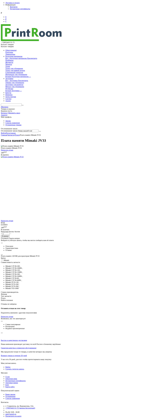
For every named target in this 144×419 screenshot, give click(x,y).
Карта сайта (10, 387)
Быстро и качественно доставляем (14, 340)
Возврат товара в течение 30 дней (14, 356)
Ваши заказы (10, 394)
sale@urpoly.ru (10, 414)
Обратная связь (11, 379)
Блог (7, 385)
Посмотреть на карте (13, 416)
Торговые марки (11, 383)
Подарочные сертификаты (20, 9)
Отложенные (10, 396)
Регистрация (11, 133)
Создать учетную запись (14, 369)
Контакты (13, 7)
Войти (3, 133)
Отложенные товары (13, 125)
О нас (7, 377)
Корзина (4, 113)
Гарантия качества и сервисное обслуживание (18, 348)
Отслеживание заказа (9, 131)
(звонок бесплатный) (20, 408)
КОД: (3, 223)
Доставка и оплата (12, 3)
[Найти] (23, 105)
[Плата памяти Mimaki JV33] (12, 157)
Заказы (8, 121)
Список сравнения (12, 123)
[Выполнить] (40, 131)
